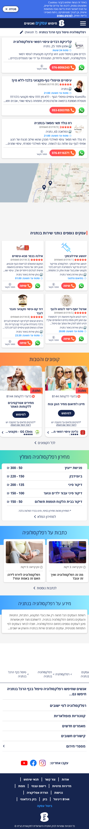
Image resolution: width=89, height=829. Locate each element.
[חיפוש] (21, 32)
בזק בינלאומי (28, 799)
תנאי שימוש (31, 779)
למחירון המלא (46, 516)
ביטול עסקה (44, 806)
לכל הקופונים (46, 442)
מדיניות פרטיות (61, 786)
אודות (65, 779)
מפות (21, 786)
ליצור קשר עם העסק (66, 425)
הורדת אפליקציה (37, 793)
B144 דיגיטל (61, 799)
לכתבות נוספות (47, 588)
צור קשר (50, 779)
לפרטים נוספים (65, 15)
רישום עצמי (38, 786)
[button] (70, 46)
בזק (45, 799)
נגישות (58, 793)
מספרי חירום (75, 746)
